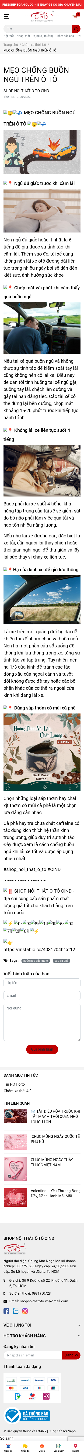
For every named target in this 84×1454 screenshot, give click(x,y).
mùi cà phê (64, 708)
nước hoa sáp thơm (35, 960)
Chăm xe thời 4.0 (18, 1091)
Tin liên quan (17, 1103)
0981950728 (41, 1293)
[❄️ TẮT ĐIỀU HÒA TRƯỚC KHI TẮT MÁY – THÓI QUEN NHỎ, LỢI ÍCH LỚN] (15, 1116)
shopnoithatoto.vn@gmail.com (44, 1301)
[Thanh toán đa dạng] (32, 1388)
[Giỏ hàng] (74, 16)
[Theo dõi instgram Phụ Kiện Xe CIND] (25, 1310)
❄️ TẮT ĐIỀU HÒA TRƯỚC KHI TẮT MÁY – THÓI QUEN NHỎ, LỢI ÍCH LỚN (55, 1116)
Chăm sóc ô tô (65, 36)
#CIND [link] (54, 869)
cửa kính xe (32, 569)
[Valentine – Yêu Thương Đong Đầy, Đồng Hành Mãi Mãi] (15, 1197)
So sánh (7, 1438)
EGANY (41, 1431)
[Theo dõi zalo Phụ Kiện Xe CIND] (15, 1310)
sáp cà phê (61, 960)
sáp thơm (36, 708)
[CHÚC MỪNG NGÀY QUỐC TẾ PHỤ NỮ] (15, 1142)
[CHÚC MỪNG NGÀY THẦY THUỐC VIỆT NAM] (15, 1169)
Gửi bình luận (42, 1049)
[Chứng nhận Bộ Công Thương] (27, 1415)
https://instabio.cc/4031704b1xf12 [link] (39, 949)
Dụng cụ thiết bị (43, 36)
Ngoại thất (23, 36)
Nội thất (9, 36)
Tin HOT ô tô (14, 1084)
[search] (76, 29)
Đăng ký (71, 1355)
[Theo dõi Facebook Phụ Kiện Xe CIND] (6, 1310)
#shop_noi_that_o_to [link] (25, 869)
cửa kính (26, 667)
